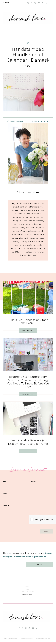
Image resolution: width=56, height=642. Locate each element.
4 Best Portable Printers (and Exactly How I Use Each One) (28, 442)
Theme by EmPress (28, 640)
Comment (33, 481)
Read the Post (27, 330)
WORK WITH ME (27, 594)
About (28, 586)
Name (5, 481)
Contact (28, 589)
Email (5, 493)
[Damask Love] (26, 621)
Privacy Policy (28, 592)
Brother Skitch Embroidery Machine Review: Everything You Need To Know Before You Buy (28, 382)
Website (6, 505)
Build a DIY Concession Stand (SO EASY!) (28, 321)
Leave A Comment (16, 121)
